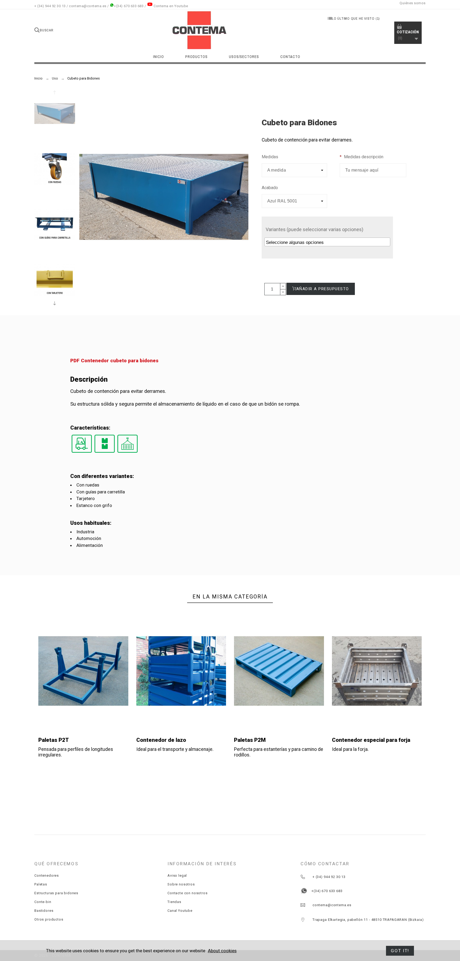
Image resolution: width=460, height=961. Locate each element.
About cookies (222, 950)
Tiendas (174, 902)
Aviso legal (177, 875)
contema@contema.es (87, 6)
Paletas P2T (53, 740)
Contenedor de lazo (161, 740)
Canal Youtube (179, 911)
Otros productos (48, 919)
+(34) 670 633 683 (128, 6)
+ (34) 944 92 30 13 (50, 6)
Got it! (400, 950)
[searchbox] (328, 242)
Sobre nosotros (181, 884)
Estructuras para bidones (56, 893)
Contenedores (46, 875)
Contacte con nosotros (187, 893)
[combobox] (327, 242)
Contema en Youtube (171, 6)
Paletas (40, 884)
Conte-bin (42, 902)
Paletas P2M (250, 740)
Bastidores (43, 911)
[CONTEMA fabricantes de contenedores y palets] (200, 30)
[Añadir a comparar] (84, 671)
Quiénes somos (413, 3)
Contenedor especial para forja (371, 740)
